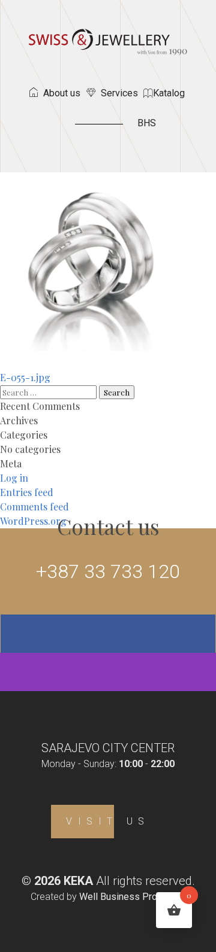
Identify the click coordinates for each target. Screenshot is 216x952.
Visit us (108, 821)
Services (119, 93)
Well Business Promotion (132, 896)
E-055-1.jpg (25, 377)
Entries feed (26, 492)
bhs (146, 123)
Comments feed (34, 506)
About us (61, 93)
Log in (14, 478)
